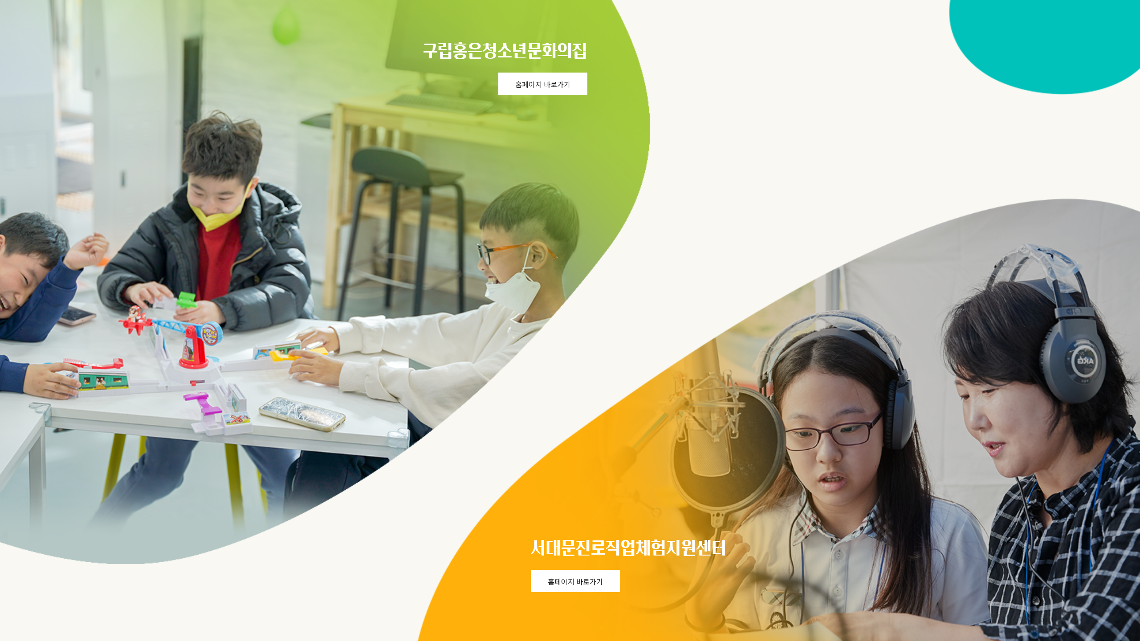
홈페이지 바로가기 (542, 84)
